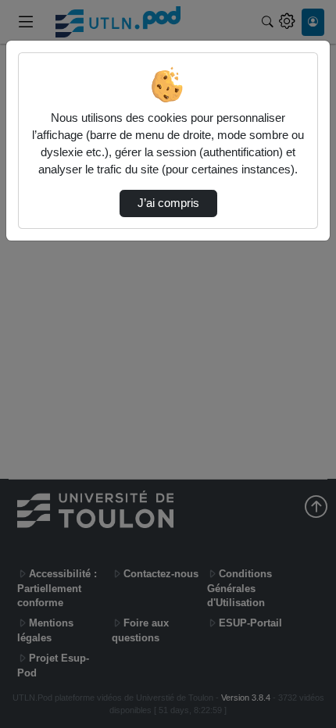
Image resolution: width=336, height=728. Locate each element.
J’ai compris (168, 203)
